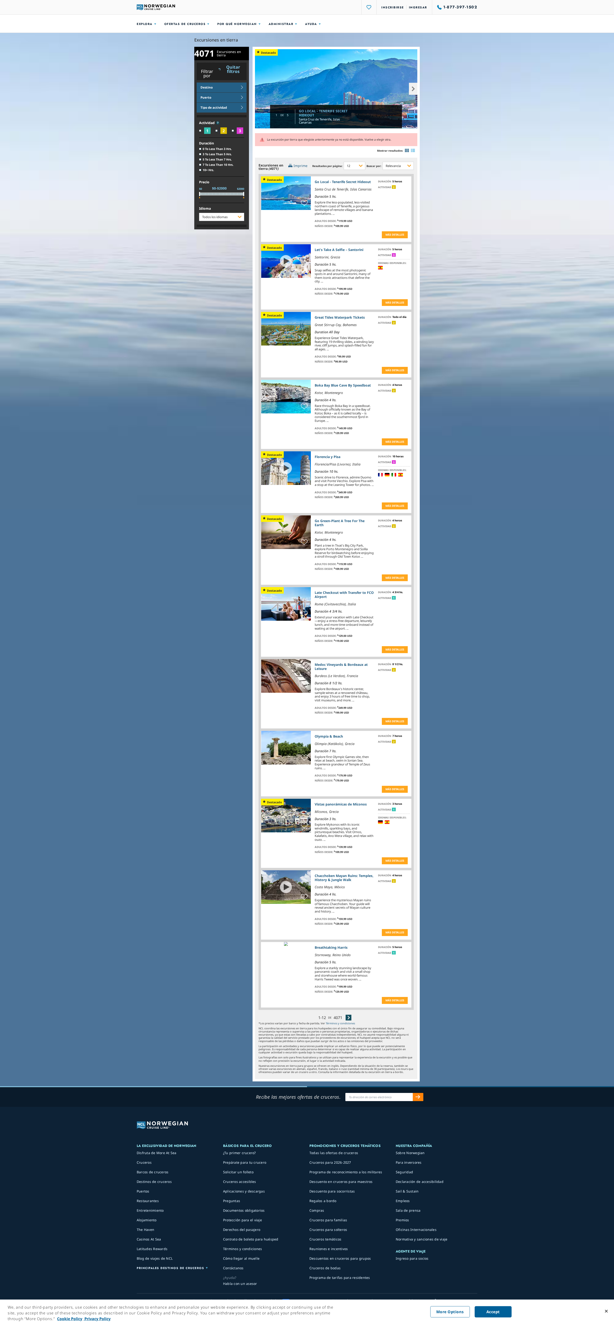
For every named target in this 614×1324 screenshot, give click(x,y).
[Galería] (407, 151)
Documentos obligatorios (244, 1210)
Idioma (205, 209)
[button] (217, 123)
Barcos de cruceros (153, 1172)
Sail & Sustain (407, 1191)
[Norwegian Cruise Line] (156, 7)
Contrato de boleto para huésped (250, 1239)
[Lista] (413, 151)
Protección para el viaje (242, 1220)
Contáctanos (233, 1268)
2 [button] (394, 187)
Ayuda (311, 24)
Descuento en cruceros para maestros (341, 1181)
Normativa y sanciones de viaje (422, 1239)
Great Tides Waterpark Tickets (340, 317)
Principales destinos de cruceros (170, 1268)
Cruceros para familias (328, 1220)
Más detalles (394, 234)
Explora (145, 24)
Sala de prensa (408, 1210)
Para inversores (409, 1162)
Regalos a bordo (323, 1201)
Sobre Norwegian (410, 1153)
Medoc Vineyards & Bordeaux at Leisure (341, 666)
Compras (316, 1210)
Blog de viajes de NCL (155, 1258)
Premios (402, 1220)
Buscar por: (373, 165)
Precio (204, 182)
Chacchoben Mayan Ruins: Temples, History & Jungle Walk (344, 877)
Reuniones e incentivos (328, 1248)
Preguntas (231, 1201)
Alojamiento (147, 1220)
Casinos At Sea (149, 1239)
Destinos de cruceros (154, 1181)
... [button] (333, 213)
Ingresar (418, 7)
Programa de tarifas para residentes (339, 1277)
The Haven (145, 1229)
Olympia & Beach (329, 736)
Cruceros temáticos (325, 1239)
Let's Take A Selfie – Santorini (339, 249)
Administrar (281, 24)
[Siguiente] (348, 1017)
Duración (206, 143)
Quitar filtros (233, 69)
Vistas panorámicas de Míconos (341, 804)
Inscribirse (392, 7)
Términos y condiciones (340, 1023)
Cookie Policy (69, 1318)
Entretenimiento (150, 1210)
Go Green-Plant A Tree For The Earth (340, 523)
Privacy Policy (97, 1318)
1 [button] (394, 598)
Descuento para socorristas (332, 1191)
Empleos (403, 1201)
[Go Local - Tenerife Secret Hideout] (336, 88)
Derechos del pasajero (241, 1229)
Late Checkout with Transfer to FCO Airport (344, 594)
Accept (493, 1311)
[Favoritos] (369, 7)
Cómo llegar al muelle (241, 1258)
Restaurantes (148, 1201)
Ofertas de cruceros (185, 24)
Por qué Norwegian (237, 24)
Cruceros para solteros (328, 1229)
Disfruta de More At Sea (157, 1153)
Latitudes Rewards (152, 1248)
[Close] (606, 1311)
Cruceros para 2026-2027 (330, 1162)
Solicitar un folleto (238, 1172)
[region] (307, 1312)
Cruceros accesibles (239, 1181)
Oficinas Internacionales (416, 1229)
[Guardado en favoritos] (304, 203)
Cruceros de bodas (325, 1268)
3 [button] (394, 255)
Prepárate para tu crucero (244, 1162)
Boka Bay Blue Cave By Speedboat (343, 385)
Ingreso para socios (412, 1258)
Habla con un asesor (240, 1283)
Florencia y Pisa (327, 456)
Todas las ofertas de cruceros (333, 1153)
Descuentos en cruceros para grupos (340, 1258)
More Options (450, 1311)
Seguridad (404, 1172)
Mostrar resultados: (390, 150)
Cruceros (144, 1162)
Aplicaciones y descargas (244, 1191)
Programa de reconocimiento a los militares (345, 1172)
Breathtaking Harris (331, 947)
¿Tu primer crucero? (239, 1153)
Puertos (143, 1191)
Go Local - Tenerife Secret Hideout (323, 113)
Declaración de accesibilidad (419, 1181)
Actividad (207, 123)
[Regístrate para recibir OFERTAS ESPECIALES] (418, 1097)
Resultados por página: (327, 165)
